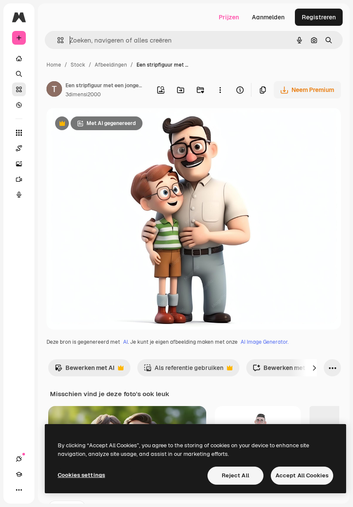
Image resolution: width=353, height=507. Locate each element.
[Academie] (19, 474)
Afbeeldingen (111, 64)
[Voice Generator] (19, 195)
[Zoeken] (19, 74)
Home (53, 64)
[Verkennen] (19, 105)
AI (125, 342)
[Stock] (19, 89)
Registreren (319, 17)
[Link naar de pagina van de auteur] (54, 90)
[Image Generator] (19, 164)
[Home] (19, 58)
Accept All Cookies (302, 475)
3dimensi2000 (83, 94)
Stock (78, 64)
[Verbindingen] (19, 459)
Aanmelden (268, 17)
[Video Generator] (19, 179)
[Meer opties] (220, 89)
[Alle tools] (19, 133)
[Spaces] (19, 148)
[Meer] (19, 490)
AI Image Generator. (264, 342)
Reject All (235, 475)
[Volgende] (314, 367)
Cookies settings (81, 475)
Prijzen (229, 17)
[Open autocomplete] (57, 40)
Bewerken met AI (85, 370)
